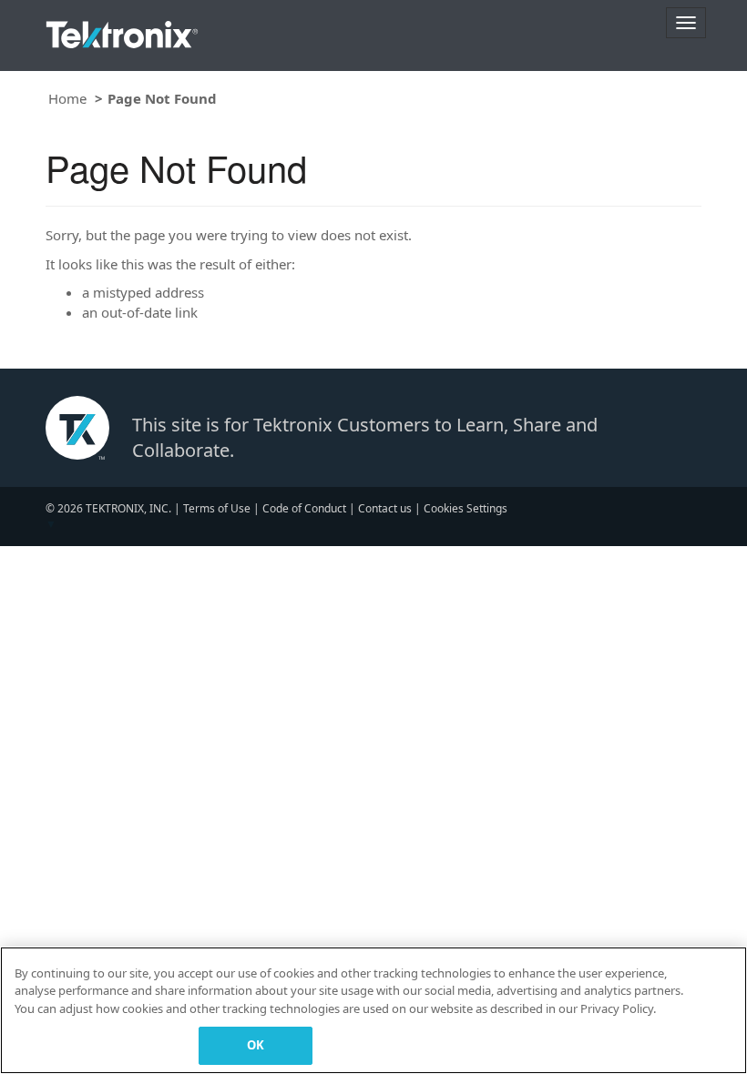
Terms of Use (217, 508)
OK (255, 1045)
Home (67, 98)
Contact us (385, 508)
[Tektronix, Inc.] (122, 30)
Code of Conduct (304, 508)
